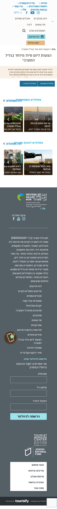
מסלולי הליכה (34, 347)
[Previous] (48, 119)
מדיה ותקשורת (27, 3)
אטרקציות (36, 325)
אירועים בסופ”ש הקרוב (30, 291)
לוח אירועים (34, 36)
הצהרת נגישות (36, 482)
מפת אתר (39, 488)
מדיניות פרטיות (36, 470)
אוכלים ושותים (22, 18)
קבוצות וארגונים (39, 9)
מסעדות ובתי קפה (32, 300)
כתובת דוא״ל (40, 401)
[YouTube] (32, 13)
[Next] (8, 119)
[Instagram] (38, 13)
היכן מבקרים (40, 18)
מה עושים (40, 24)
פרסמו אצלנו (37, 476)
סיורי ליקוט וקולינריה (31, 352)
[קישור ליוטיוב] (18, 219)
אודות (44, 3)
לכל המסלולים (14, 100)
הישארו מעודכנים (38, 6)
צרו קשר (18, 6)
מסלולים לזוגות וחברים (28, 84)
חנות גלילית (33, 42)
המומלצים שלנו (37, 30)
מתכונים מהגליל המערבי (29, 310)
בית (54, 49)
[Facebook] (26, 13)
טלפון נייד (42, 387)
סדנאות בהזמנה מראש (29, 329)
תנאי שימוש (38, 464)
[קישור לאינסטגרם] (24, 219)
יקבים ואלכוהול (34, 305)
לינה (29, 24)
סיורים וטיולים (35, 334)
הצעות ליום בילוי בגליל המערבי (30, 341)
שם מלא (42, 373)
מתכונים (37, 315)
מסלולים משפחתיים (45, 84)
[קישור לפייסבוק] (13, 219)
